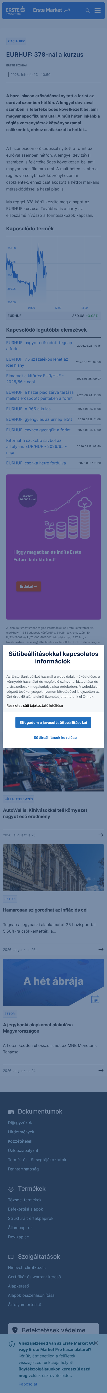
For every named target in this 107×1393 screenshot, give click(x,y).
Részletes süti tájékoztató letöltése (34, 705)
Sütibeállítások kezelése (55, 737)
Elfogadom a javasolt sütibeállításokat (53, 722)
